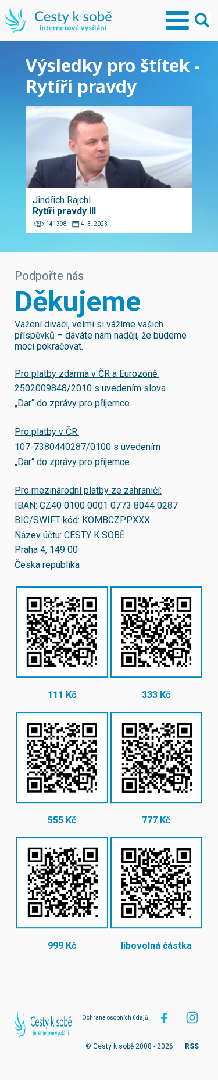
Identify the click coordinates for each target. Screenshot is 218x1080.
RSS (192, 1046)
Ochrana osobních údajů (115, 1017)
